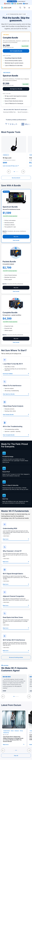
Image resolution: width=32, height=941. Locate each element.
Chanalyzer (8, 3)
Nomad (26, 3)
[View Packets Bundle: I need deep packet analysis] (16, 408)
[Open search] (20, 7)
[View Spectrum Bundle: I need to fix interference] (16, 387)
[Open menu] (29, 7)
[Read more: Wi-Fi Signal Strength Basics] (16, 576)
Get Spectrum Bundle (16, 89)
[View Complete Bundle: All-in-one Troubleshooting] (16, 428)
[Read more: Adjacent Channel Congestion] (16, 599)
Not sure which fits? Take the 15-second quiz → (16, 109)
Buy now (16, 236)
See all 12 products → (23, 112)
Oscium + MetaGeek (12, 1)
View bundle (16, 240)
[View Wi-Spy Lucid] (13, 152)
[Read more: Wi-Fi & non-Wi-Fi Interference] (16, 643)
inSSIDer (20, 3)
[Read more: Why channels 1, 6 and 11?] (16, 554)
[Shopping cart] (24, 7)
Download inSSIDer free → (10, 112)
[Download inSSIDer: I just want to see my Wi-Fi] (16, 367)
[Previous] (9, 171)
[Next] (23, 171)
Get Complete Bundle (16, 51)
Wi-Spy (14, 3)
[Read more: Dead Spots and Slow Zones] (16, 620)
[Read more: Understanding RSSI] (16, 531)
